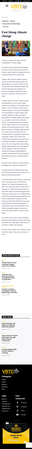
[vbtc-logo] (19, 6)
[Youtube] (17, 415)
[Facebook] (9, 252)
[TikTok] (17, 411)
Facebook (23, 402)
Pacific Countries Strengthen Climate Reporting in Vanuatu (9, 291)
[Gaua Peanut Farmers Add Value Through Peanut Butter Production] (24, 337)
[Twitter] (13, 252)
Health (3, 321)
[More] (25, 252)
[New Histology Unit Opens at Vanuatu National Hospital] (24, 325)
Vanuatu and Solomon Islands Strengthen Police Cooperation (8, 277)
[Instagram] (17, 407)
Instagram (24, 407)
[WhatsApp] (21, 252)
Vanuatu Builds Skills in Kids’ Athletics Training (9, 351)
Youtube (23, 415)
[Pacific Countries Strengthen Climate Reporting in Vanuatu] (24, 289)
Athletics (4, 347)
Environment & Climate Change (11, 23)
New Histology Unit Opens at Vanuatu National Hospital (8, 325)
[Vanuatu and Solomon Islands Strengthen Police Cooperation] (24, 276)
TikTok (23, 411)
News (3, 260)
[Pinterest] (17, 252)
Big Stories (5, 21)
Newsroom (6, 26)
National (12, 21)
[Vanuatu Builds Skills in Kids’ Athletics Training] (24, 351)
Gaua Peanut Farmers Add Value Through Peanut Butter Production (10, 338)
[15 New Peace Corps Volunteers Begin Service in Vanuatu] (24, 264)
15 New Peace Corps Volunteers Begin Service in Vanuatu (9, 264)
